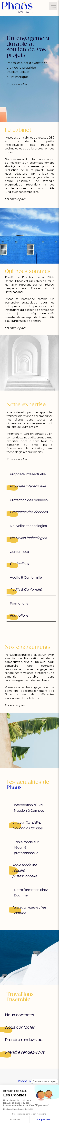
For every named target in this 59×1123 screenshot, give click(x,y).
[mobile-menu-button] (53, 6)
